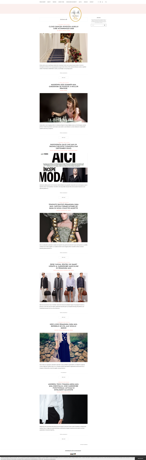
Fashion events (57, 150)
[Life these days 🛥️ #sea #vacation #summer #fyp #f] (72, 454)
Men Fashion (60, 270)
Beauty (60, 30)
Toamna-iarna (71, 150)
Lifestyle (64, 30)
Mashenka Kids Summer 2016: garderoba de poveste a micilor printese (63, 86)
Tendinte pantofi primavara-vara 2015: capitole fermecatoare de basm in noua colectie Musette (63, 206)
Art (58, 30)
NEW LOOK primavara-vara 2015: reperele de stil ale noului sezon (63, 326)
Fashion (62, 90)
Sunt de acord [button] (140, 458)
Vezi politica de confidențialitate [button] (50, 459)
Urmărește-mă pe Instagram (73, 450)
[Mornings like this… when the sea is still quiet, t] (73, 454)
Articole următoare (84, 444)
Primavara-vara (63, 210)
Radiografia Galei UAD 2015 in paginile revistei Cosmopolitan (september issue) (63, 146)
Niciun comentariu (63, 192)
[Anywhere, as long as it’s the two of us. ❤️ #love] (75, 454)
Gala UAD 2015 (64, 150)
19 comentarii (63, 372)
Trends (68, 30)
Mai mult (63, 77)
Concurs (56, 330)
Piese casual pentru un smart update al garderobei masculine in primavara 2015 (63, 266)
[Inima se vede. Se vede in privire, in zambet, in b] (71, 454)
